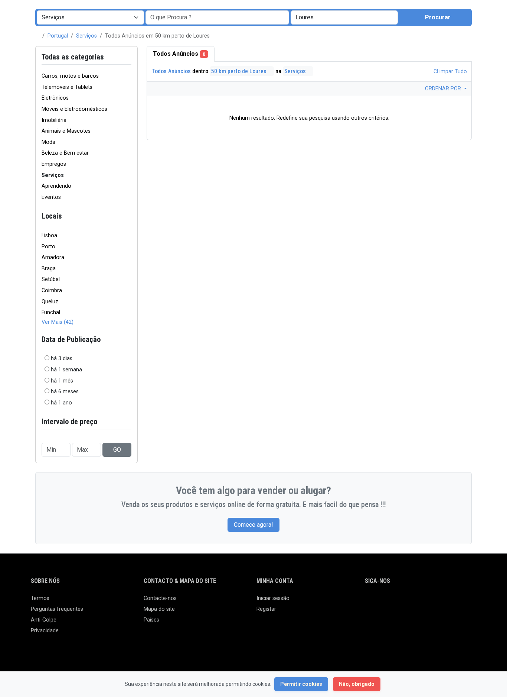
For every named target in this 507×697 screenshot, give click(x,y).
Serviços (86, 36)
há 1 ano (61, 403)
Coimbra (52, 290)
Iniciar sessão (273, 598)
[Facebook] (369, 601)
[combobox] (344, 17)
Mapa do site (159, 609)
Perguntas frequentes (57, 609)
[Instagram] (391, 601)
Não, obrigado (356, 684)
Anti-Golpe (43, 620)
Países (151, 620)
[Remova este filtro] (128, 57)
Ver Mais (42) (57, 322)
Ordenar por (443, 88)
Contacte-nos (160, 598)
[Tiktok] (423, 601)
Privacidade (45, 630)
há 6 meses (65, 391)
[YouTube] (434, 601)
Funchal (51, 312)
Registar (266, 609)
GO (117, 449)
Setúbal (51, 279)
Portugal (58, 36)
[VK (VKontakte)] (455, 601)
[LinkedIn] (401, 601)
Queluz (50, 302)
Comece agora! (253, 524)
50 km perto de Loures (239, 71)
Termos (40, 598)
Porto (48, 246)
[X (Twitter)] (380, 601)
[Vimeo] (444, 601)
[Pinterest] (412, 601)
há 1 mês (62, 381)
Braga (49, 268)
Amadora (53, 257)
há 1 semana (66, 370)
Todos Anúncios (179, 53)
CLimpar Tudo (449, 71)
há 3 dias (61, 358)
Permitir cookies (301, 684)
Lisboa (49, 235)
